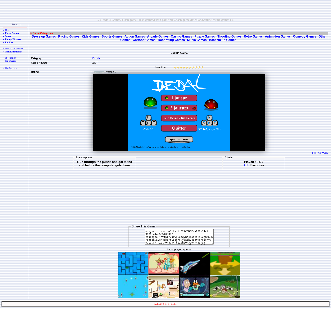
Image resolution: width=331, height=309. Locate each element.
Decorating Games (171, 40)
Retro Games (253, 36)
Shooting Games (229, 36)
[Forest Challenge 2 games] (225, 296)
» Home (7, 30)
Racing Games (68, 36)
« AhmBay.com (10, 68)
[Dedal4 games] (133, 273)
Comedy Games (304, 36)
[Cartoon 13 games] (194, 296)
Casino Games (181, 36)
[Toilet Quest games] (225, 273)
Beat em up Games (222, 40)
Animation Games (278, 36)
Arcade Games (158, 36)
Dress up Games (44, 36)
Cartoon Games (144, 40)
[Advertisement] (165, 9)
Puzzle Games (204, 36)
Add (246, 165)
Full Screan (320, 153)
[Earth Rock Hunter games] (194, 273)
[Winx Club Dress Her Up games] (163, 273)
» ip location (9, 57)
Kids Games (90, 36)
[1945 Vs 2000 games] (133, 296)
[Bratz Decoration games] (163, 296)
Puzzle (96, 58)
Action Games (135, 36)
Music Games (197, 40)
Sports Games (112, 36)
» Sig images (9, 60)
